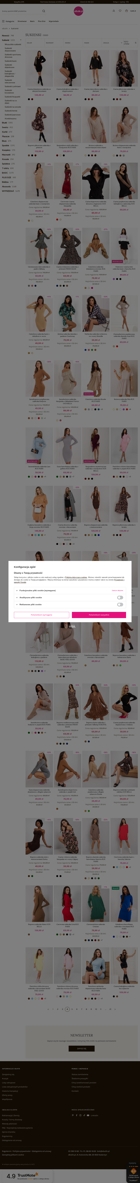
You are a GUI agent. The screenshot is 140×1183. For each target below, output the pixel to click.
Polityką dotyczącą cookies (76, 577)
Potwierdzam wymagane (41, 615)
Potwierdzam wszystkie (99, 615)
